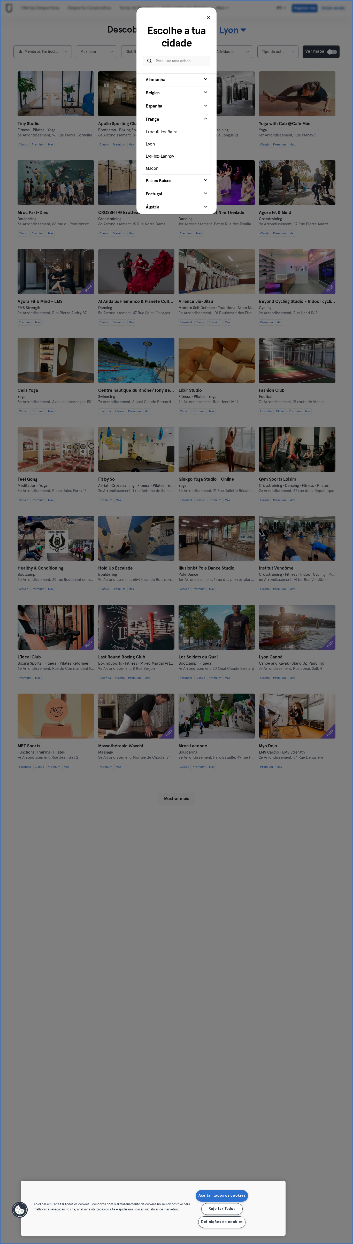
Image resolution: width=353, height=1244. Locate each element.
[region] (153, 1208)
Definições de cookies (222, 1222)
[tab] (176, 80)
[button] (20, 1210)
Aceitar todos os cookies (221, 1195)
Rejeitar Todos (222, 1209)
